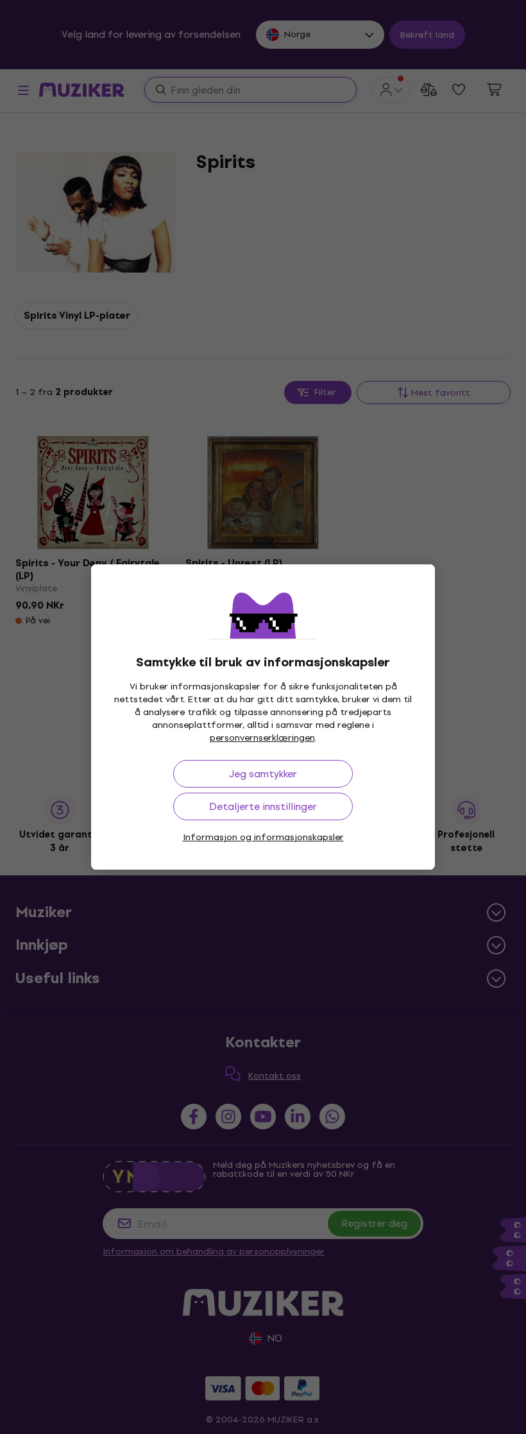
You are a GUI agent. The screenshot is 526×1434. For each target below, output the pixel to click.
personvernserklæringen (262, 737)
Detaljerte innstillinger (263, 806)
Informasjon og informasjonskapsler (263, 837)
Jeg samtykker (263, 774)
